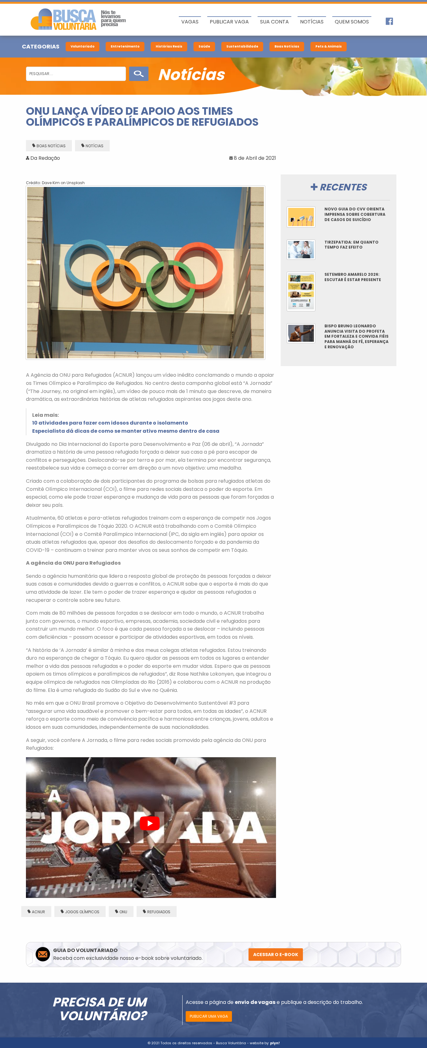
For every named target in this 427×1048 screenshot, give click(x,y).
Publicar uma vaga (209, 1016)
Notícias (94, 146)
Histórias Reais (169, 46)
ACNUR (38, 911)
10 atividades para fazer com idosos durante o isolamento (110, 422)
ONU (123, 911)
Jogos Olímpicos (82, 911)
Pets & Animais (328, 46)
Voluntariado (82, 46)
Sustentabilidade (242, 46)
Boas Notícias (286, 46)
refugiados (158, 911)
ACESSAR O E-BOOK (275, 954)
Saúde (204, 46)
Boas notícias (51, 146)
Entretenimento (125, 46)
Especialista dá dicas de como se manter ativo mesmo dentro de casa (125, 431)
